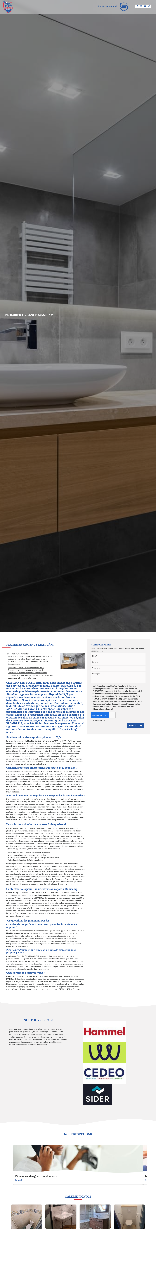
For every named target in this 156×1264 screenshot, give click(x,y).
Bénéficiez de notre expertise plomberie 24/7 (26, 668)
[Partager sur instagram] (141, 6)
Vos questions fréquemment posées (22, 678)
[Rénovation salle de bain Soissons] (129, 1217)
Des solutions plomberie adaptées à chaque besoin (27, 673)
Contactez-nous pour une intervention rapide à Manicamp (30, 675)
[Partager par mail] (149, 6)
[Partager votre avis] (145, 6)
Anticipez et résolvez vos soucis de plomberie (26, 670)
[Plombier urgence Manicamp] (72, 661)
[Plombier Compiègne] (60, 1217)
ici (112, 709)
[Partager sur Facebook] (137, 6)
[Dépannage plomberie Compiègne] (26, 1217)
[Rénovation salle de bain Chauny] (95, 1217)
